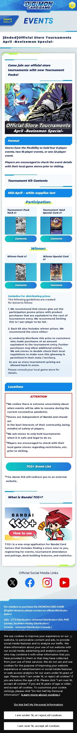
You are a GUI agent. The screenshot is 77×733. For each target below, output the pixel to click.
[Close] (71, 636)
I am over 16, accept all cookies (38, 725)
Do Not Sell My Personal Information (38, 704)
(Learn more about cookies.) (40, 694)
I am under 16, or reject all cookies (38, 715)
